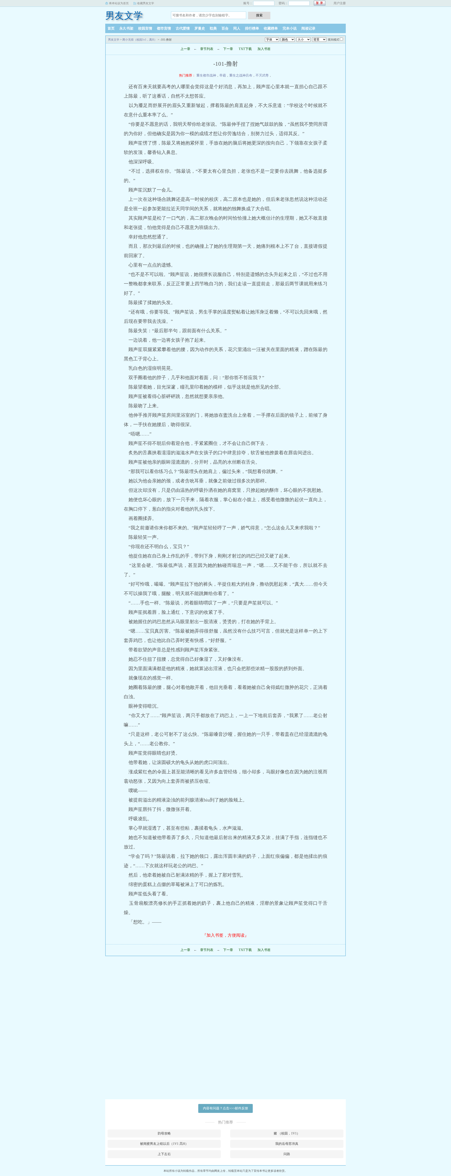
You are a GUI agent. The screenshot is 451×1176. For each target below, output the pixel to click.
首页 (111, 28)
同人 (236, 28)
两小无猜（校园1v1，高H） (139, 39)
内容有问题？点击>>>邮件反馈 (225, 1108)
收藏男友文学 (145, 3)
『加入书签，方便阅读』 (225, 935)
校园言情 (145, 28)
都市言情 (164, 28)
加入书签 (264, 49)
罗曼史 (199, 28)
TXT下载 (245, 49)
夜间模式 (333, 39)
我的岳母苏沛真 (286, 1143)
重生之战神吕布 (240, 75)
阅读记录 (308, 28)
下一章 (228, 49)
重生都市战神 (206, 75)
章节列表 (206, 49)
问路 (287, 1154)
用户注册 (340, 3)
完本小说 (290, 28)
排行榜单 (252, 28)
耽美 (213, 28)
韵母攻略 (164, 1133)
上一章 (185, 49)
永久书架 (126, 28)
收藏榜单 (271, 28)
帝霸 (222, 75)
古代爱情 (183, 28)
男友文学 (124, 15)
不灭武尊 (262, 75)
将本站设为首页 (119, 3)
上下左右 (164, 1154)
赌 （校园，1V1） (287, 1133)
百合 (225, 28)
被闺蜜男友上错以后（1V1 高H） (164, 1143)
